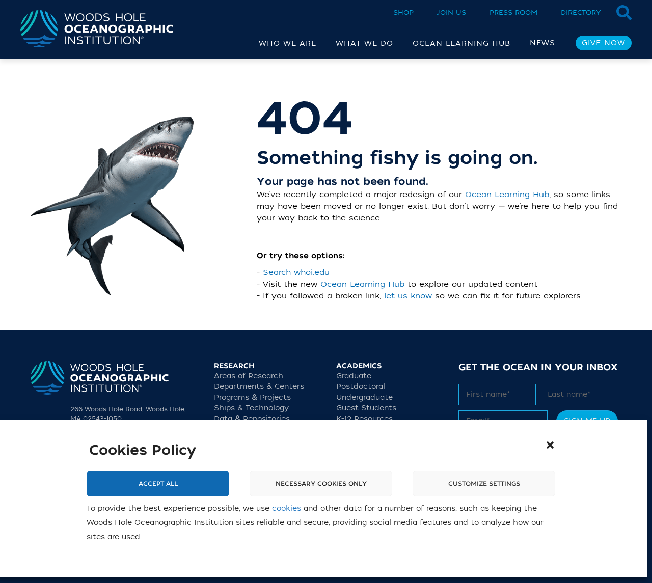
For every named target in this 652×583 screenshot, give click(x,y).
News (542, 43)
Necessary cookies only (321, 484)
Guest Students (366, 408)
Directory (581, 12)
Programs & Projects (252, 397)
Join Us (451, 12)
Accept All (158, 484)
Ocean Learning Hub (507, 194)
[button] (550, 445)
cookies (286, 509)
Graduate (353, 376)
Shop (403, 12)
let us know (408, 296)
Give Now (604, 43)
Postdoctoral (360, 387)
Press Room (513, 12)
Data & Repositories (252, 419)
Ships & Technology (251, 408)
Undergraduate (364, 397)
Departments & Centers (259, 387)
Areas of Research (248, 376)
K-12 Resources (364, 419)
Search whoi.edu (296, 272)
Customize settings (484, 484)
